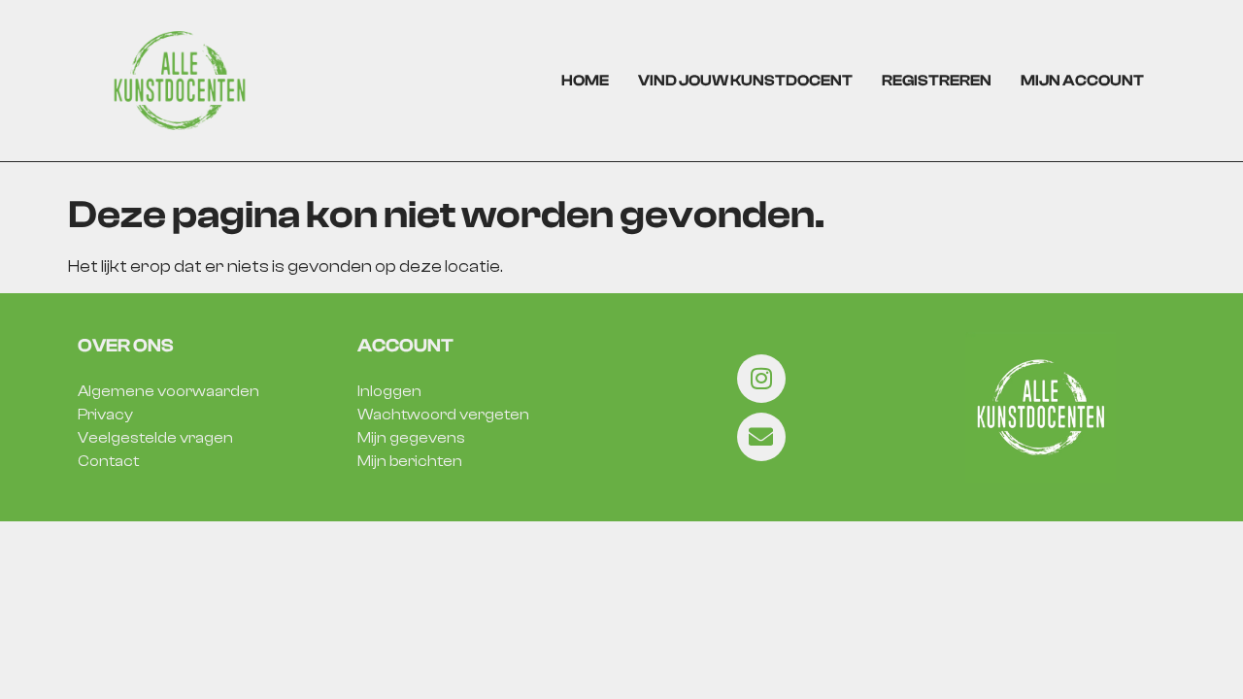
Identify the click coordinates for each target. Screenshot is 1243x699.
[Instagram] (761, 378)
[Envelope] (761, 437)
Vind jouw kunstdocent (745, 80)
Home (585, 80)
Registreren (936, 80)
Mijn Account (1082, 80)
